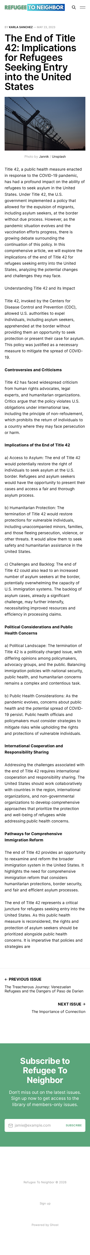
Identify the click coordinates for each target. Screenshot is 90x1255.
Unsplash (59, 156)
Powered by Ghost (45, 1225)
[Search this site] (73, 7)
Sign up (45, 1203)
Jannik (44, 156)
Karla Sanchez (21, 27)
